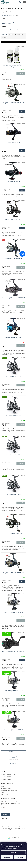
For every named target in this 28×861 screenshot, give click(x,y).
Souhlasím (20, 857)
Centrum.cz (15, 826)
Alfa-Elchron (11, 828)
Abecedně (4, 37)
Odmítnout (7, 857)
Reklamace (3, 792)
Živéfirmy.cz (17, 828)
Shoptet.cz (4, 826)
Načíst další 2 (13, 752)
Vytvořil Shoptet (15, 837)
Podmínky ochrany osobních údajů (9, 790)
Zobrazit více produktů (13, 30)
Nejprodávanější (19, 34)
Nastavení (13, 852)
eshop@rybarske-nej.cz (9, 774)
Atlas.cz (10, 826)
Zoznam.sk (16, 829)
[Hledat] (16, 1)
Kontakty (3, 786)
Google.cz (4, 828)
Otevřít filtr (13, 42)
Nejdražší (11, 34)
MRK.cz (10, 829)
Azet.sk (23, 828)
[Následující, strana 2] (13, 756)
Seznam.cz (21, 826)
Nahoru (14, 763)
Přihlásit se (5, 814)
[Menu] (24, 1)
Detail (22, 111)
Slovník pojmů (4, 794)
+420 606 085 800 (7, 777)
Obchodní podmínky (6, 788)
